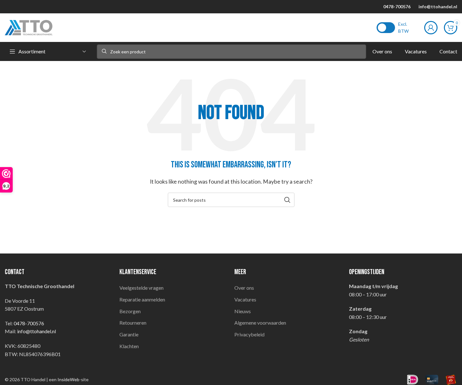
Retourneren (132, 323)
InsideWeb (68, 379)
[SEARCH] (287, 199)
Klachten (129, 346)
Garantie (128, 334)
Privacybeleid (249, 334)
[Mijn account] (431, 27)
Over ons (244, 288)
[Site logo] (28, 27)
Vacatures (245, 299)
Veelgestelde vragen (141, 288)
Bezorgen (130, 311)
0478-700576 (397, 6)
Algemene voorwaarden (260, 323)
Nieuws (242, 311)
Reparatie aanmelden (142, 299)
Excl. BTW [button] (403, 27)
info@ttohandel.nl (437, 6)
